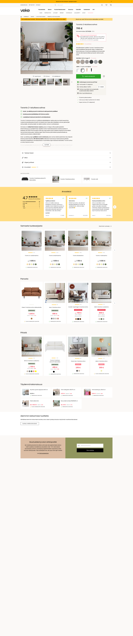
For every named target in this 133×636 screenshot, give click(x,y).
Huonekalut (41, 9)
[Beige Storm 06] (78, 62)
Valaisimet (87, 9)
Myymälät (38, 5)
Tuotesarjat (69, 12)
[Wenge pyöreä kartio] (91, 70)
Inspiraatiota (48, 12)
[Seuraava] (70, 48)
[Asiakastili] (102, 5)
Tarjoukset (90, 12)
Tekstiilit (78, 9)
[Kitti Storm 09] (87, 62)
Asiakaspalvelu (24, 5)
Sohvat (32, 16)
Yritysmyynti (32, 5)
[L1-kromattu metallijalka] (78, 70)
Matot (50, 9)
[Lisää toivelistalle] (104, 76)
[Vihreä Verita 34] (100, 62)
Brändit (62, 12)
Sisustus (70, 9)
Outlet (84, 12)
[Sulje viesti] (111, 1)
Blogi (41, 12)
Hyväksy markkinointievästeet (30, 423)
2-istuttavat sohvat (40, 16)
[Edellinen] (23, 48)
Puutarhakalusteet (59, 9)
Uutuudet (55, 12)
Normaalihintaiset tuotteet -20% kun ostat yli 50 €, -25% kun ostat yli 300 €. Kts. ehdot (43, 19)
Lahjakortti (77, 12)
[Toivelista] (106, 5)
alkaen (86, 31)
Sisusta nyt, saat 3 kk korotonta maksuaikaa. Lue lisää (89, 19)
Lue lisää (48, 213)
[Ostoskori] (110, 5)
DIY (94, 9)
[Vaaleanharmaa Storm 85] (96, 62)
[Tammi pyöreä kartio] (87, 70)
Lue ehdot (95, 40)
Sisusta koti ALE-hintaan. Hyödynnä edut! (66, 1)
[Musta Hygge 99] (91, 62)
